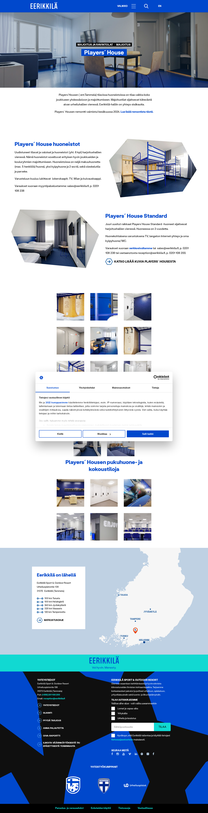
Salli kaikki (147, 434)
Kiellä (60, 434)
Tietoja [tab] (155, 387)
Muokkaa (102, 434)
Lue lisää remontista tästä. (137, 111)
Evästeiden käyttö (101, 808)
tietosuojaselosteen (122, 739)
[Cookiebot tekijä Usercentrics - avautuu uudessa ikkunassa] (156, 377)
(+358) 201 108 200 (51, 694)
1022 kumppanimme (57, 402)
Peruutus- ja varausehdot (69, 808)
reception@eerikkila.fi (54, 698)
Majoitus (123, 44)
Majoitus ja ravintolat (95, 44)
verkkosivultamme (140, 248)
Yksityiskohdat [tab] (87, 387)
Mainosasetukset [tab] (121, 387)
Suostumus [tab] (52, 387)
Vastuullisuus (145, 808)
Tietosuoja (124, 808)
